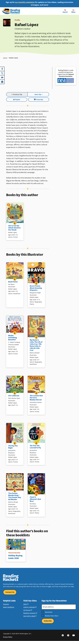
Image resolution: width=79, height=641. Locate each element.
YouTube (73, 635)
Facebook (62, 635)
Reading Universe (30, 613)
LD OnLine (27, 610)
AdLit (25, 604)
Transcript (39, 99)
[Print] (2, 82)
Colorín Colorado (29, 607)
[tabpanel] (27, 79)
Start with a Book (30, 616)
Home (5, 58)
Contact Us (9, 592)
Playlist (17, 99)
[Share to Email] (2, 77)
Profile (17, 20)
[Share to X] (2, 73)
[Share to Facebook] (2, 69)
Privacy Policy (7, 637)
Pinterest (68, 635)
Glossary (6, 604)
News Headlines (8, 607)
